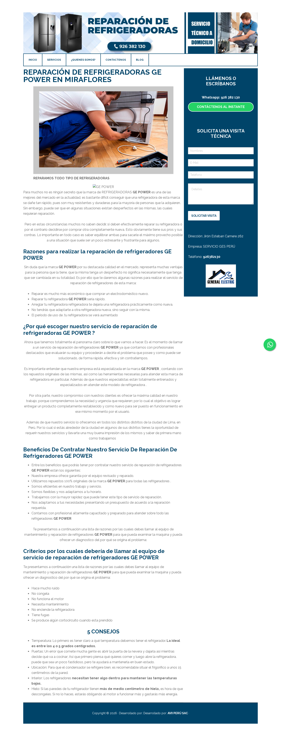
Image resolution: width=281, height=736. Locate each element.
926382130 (211, 257)
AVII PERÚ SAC (178, 713)
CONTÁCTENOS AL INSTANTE (221, 107)
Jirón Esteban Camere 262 (223, 236)
